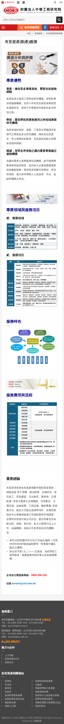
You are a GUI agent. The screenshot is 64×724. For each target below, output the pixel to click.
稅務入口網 (10, 706)
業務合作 (9, 662)
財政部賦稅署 (41, 691)
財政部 (8, 691)
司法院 (8, 684)
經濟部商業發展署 (44, 681)
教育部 (8, 688)
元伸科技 (37, 721)
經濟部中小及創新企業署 (47, 695)
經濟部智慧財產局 (44, 699)
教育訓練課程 (32, 27)
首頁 (29, 33)
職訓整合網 (10, 702)
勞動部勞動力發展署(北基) (48, 702)
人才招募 (9, 655)
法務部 (38, 684)
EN (60, 2)
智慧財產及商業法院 (14, 699)
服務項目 (54, 27)
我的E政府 (40, 706)
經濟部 (8, 681)
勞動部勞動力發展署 (45, 688)
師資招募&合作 (12, 659)
